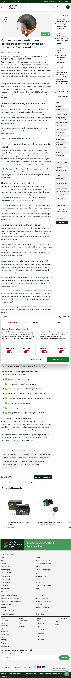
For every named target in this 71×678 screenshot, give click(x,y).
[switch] (26, 351)
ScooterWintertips (61, 183)
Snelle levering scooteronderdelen (61, 187)
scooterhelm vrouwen (9, 468)
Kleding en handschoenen (9, 604)
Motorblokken (40, 614)
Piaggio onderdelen (61, 167)
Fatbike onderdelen (61, 129)
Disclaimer (41, 674)
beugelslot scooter (61, 114)
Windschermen (5, 576)
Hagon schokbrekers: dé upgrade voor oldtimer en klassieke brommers (62, 56)
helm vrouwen (44, 458)
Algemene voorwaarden (23, 628)
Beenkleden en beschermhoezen (11, 601)
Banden (38, 557)
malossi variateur (61, 147)
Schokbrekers (5, 589)
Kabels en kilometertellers (44, 585)
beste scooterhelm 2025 (10, 454)
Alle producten (5, 646)
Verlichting (4, 585)
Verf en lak (39, 604)
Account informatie (4, 624)
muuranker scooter (61, 159)
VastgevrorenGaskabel (62, 191)
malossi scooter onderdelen (60, 143)
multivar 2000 (60, 156)
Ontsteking (40, 639)
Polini (56, 621)
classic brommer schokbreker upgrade (62, 118)
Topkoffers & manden (8, 611)
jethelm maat (60, 139)
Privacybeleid (19, 674)
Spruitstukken (41, 630)
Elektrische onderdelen (8, 582)
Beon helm (6, 451)
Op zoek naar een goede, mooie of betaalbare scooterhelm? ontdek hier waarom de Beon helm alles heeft (28, 11)
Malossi (57, 624)
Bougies (3, 563)
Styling (3, 608)
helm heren (22, 458)
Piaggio (57, 628)
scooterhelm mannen (41, 461)
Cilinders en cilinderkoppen (43, 570)
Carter (39, 636)
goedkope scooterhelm (9, 458)
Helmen (38, 579)
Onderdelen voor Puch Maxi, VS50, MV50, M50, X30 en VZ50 (62, 39)
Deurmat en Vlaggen (7, 614)
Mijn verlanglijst (4, 638)
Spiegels (38, 573)
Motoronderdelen (6, 573)
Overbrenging (5, 570)
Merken (3, 557)
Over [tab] (58, 322)
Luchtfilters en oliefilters (43, 563)
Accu (2, 560)
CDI (38, 627)
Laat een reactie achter (42, 477)
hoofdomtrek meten (62, 136)
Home (2, 11)
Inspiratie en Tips (56, 11)
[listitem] (19, 511)
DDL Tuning (39, 595)
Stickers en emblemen (42, 608)
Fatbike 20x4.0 (60, 126)
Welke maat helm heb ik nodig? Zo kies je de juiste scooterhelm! (63, 24)
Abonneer (62, 222)
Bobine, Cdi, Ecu (40, 582)
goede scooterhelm (44, 454)
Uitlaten (38, 566)
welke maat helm (61, 198)
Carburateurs (41, 623)
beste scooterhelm (33, 451)
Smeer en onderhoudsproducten (45, 560)
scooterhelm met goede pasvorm (12, 464)
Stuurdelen (4, 592)
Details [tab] (35, 322)
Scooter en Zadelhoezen (43, 601)
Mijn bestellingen (5, 630)
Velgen (38, 589)
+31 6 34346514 (65, 1)
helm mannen (33, 458)
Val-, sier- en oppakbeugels (44, 611)
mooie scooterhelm (26, 461)
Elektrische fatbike (61, 122)
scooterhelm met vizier (32, 464)
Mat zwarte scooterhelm (10, 461)
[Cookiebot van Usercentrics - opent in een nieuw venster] (61, 317)
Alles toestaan (57, 359)
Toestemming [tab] (12, 322)
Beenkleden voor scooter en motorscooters (63, 93)
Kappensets (40, 633)
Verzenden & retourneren (8, 674)
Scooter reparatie (61, 170)
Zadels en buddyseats (42, 598)
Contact (21, 623)
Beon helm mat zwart (18, 451)
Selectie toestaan (35, 359)
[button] (2, 511)
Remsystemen (6, 566)
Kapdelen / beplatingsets (9, 595)
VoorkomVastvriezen (62, 195)
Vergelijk (3, 643)
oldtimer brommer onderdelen (61, 163)
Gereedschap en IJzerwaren (9, 598)
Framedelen (39, 592)
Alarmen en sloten (41, 576)
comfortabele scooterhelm (28, 454)
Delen (44, 34)
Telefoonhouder (6, 579)
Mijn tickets (5, 634)
